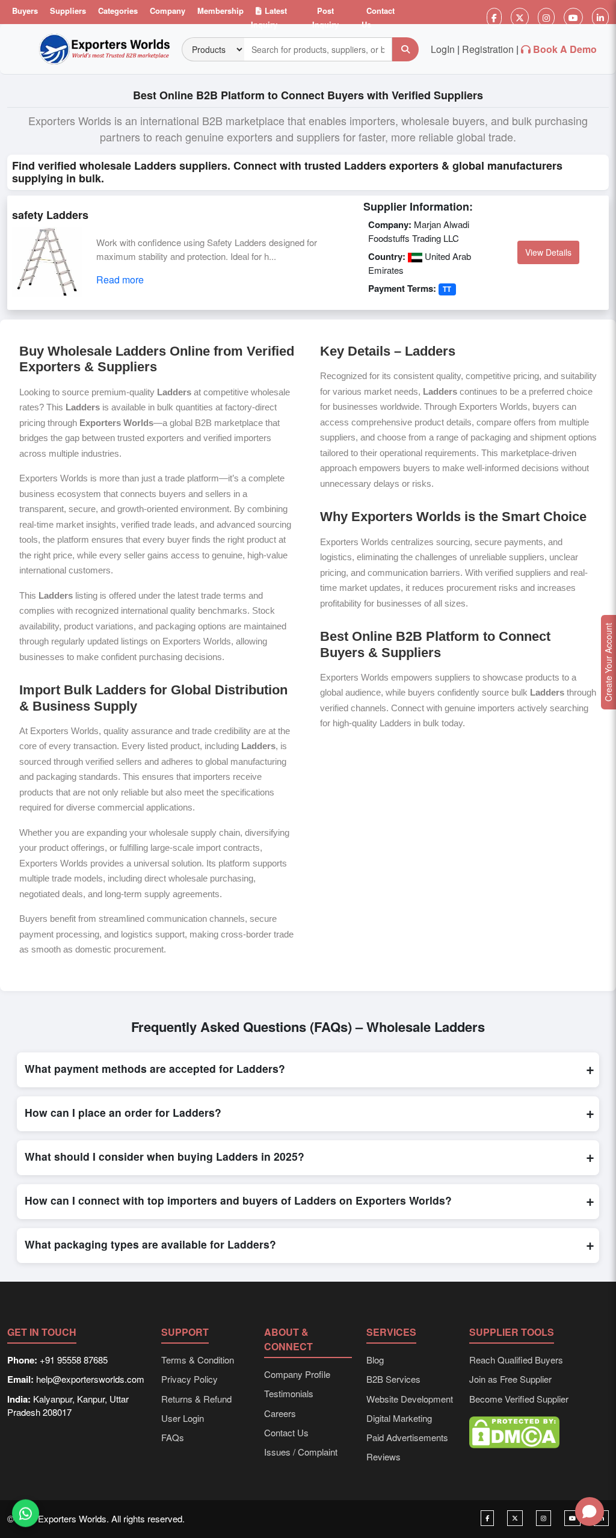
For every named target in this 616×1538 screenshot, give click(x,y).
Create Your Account (608, 662)
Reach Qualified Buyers (516, 1359)
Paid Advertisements (407, 1437)
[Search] (405, 49)
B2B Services (393, 1379)
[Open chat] (589, 1511)
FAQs (172, 1437)
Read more (120, 279)
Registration (488, 49)
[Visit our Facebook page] (487, 1518)
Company (167, 10)
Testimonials (288, 1393)
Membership (220, 10)
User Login (182, 1418)
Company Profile (297, 1374)
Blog (375, 1359)
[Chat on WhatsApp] (25, 1512)
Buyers (25, 10)
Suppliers (68, 10)
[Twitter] (520, 17)
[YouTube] (573, 17)
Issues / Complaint (300, 1451)
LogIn (443, 49)
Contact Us (378, 17)
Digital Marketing (399, 1418)
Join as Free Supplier (510, 1379)
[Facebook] (494, 17)
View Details (548, 252)
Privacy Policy (189, 1379)
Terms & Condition (197, 1359)
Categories (118, 10)
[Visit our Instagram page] (543, 1518)
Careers (280, 1413)
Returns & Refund (196, 1398)
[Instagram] (546, 17)
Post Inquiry (325, 17)
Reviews (383, 1456)
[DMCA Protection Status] (514, 1430)
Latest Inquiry (269, 17)
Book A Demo (565, 49)
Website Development (409, 1398)
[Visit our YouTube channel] (572, 1518)
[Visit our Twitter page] (515, 1518)
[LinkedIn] (600, 17)
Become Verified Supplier (518, 1398)
